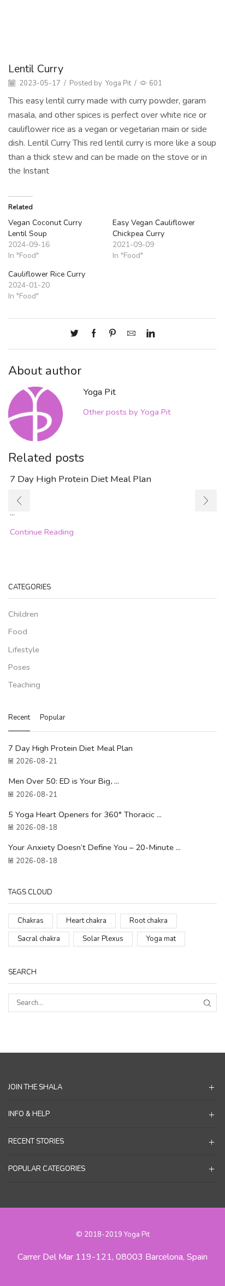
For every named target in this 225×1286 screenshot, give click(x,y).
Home (88, 17)
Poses (19, 667)
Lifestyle (23, 649)
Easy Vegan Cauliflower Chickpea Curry (153, 228)
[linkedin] (148, 334)
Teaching (24, 684)
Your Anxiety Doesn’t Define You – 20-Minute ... (94, 847)
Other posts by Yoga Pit (127, 411)
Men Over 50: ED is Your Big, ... (63, 781)
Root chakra (148, 921)
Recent (19, 717)
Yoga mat (161, 939)
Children (23, 613)
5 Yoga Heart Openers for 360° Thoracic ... (85, 814)
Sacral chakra (38, 939)
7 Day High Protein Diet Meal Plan (80, 479)
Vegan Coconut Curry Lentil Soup (45, 228)
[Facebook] (93, 334)
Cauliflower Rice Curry (46, 274)
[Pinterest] (112, 334)
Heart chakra (86, 921)
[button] (19, 501)
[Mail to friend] (131, 334)
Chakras (30, 921)
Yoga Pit (118, 83)
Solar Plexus (102, 939)
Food (138, 17)
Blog (114, 17)
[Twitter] (77, 334)
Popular (53, 717)
